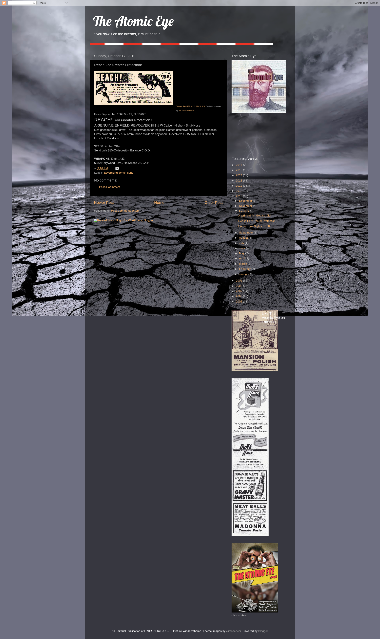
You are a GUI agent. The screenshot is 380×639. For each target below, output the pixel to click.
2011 (239, 190)
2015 (239, 170)
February (245, 269)
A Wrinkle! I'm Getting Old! (254, 215)
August (244, 237)
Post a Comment (109, 186)
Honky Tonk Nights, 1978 (254, 226)
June (242, 248)
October (244, 211)
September (246, 232)
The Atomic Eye (133, 21)
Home (159, 202)
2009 (239, 280)
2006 (239, 296)
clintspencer (233, 631)
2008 (239, 286)
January (244, 274)
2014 (239, 175)
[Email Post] (116, 168)
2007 (239, 291)
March (243, 263)
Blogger (263, 631)
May (242, 253)
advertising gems (114, 172)
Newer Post (104, 202)
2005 (239, 301)
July (242, 243)
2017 (239, 165)
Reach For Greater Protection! (257, 220)
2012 (239, 185)
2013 (239, 180)
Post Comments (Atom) (126, 210)
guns (130, 172)
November (246, 205)
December (246, 200)
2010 (239, 196)
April (242, 258)
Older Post (214, 202)
